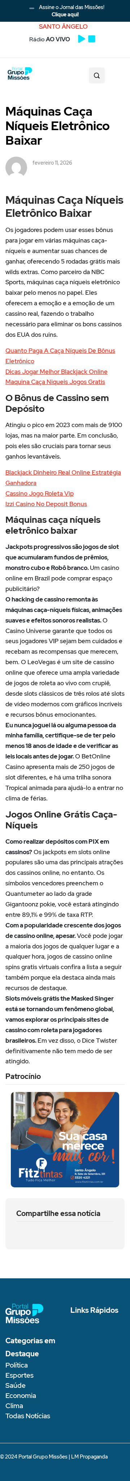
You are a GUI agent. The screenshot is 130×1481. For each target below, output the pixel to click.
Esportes (19, 1375)
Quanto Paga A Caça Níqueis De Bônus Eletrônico (60, 356)
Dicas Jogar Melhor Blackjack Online (56, 372)
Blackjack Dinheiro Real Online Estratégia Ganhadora (63, 477)
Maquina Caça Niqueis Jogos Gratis (55, 382)
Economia (20, 1395)
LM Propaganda (89, 1456)
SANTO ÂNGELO (63, 26)
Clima (14, 1405)
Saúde (15, 1385)
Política (16, 1365)
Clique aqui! (65, 14)
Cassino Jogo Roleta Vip (39, 493)
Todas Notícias (27, 1415)
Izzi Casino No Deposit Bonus (46, 504)
